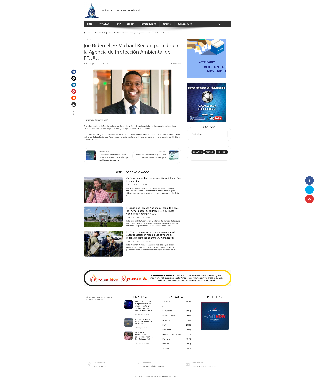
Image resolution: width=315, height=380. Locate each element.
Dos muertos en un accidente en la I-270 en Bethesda (143, 321)
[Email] (73, 104)
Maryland (176, 339)
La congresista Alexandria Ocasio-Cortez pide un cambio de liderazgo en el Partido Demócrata (113, 156)
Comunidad (176, 311)
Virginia (176, 348)
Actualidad (88, 39)
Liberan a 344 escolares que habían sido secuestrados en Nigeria (151, 155)
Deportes (176, 320)
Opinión (176, 344)
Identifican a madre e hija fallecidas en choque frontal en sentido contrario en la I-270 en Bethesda (143, 306)
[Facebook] (73, 72)
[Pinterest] (73, 91)
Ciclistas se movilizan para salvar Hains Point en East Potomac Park (153, 180)
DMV (176, 325)
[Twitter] (73, 78)
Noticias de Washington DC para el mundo (121, 10)
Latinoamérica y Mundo (176, 334)
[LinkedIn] (73, 85)
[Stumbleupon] (73, 98)
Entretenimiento (176, 315)
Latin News (176, 330)
